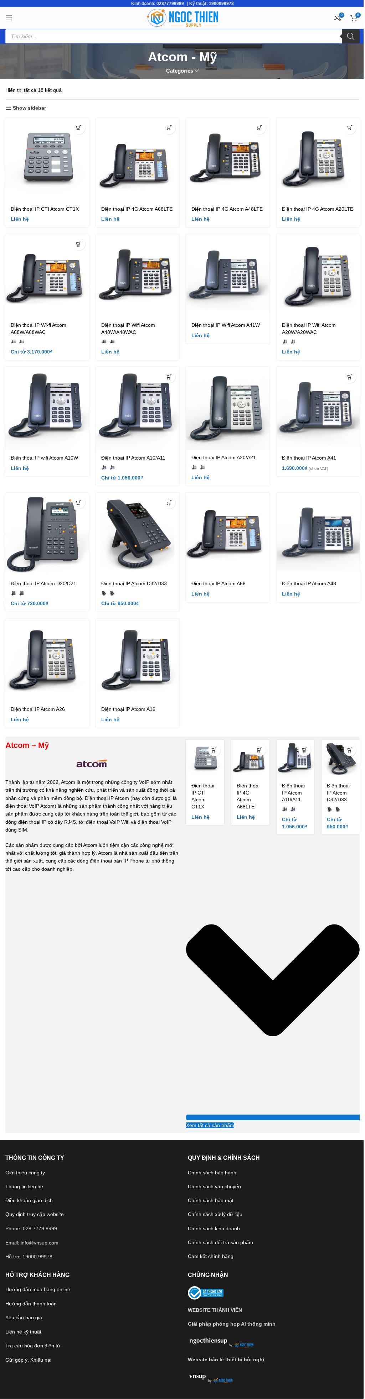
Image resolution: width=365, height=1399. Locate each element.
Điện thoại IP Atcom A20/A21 (223, 457)
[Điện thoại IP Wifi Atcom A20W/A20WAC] (318, 276)
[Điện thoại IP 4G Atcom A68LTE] (137, 159)
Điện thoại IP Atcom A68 (218, 583)
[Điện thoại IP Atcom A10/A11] (137, 408)
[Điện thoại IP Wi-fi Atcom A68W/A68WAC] (47, 276)
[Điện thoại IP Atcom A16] (137, 660)
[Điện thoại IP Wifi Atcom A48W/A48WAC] (137, 276)
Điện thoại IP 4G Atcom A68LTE (137, 209)
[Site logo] (182, 17)
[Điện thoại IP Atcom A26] (47, 660)
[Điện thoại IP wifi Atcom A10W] (47, 408)
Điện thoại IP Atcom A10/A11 (133, 458)
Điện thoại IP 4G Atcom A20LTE (317, 209)
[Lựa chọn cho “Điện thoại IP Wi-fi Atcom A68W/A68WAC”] (79, 244)
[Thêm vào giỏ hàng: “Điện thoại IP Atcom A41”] (350, 377)
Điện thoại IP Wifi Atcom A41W (225, 325)
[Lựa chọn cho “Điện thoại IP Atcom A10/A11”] (169, 377)
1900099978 (221, 3)
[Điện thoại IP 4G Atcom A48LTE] (227, 159)
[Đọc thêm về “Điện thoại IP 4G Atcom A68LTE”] (169, 128)
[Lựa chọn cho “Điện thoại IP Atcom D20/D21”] (79, 502)
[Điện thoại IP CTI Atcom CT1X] (47, 159)
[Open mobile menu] (9, 18)
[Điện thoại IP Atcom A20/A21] (227, 408)
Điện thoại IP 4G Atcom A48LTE (227, 209)
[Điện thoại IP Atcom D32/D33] (137, 534)
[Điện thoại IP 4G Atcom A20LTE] (318, 159)
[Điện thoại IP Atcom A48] (318, 534)
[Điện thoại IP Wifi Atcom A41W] (227, 276)
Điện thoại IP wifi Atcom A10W (44, 458)
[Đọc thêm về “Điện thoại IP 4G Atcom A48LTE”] (259, 128)
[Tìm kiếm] (351, 36)
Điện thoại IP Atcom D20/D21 (43, 583)
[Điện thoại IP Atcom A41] (318, 408)
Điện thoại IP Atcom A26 (38, 709)
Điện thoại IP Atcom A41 (309, 458)
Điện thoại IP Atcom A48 (309, 583)
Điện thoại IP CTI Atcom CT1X (45, 209)
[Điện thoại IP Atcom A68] (227, 534)
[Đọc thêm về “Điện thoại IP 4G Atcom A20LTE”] (350, 128)
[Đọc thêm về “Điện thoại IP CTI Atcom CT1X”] (79, 128)
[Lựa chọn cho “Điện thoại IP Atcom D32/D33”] (169, 502)
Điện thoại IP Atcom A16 (128, 709)
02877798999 (170, 3)
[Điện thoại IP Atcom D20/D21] (47, 534)
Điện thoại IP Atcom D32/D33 (134, 583)
